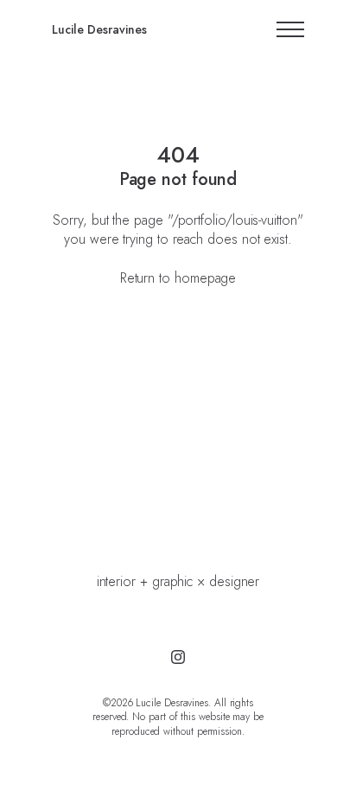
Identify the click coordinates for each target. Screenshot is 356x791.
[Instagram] (178, 657)
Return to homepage (178, 278)
